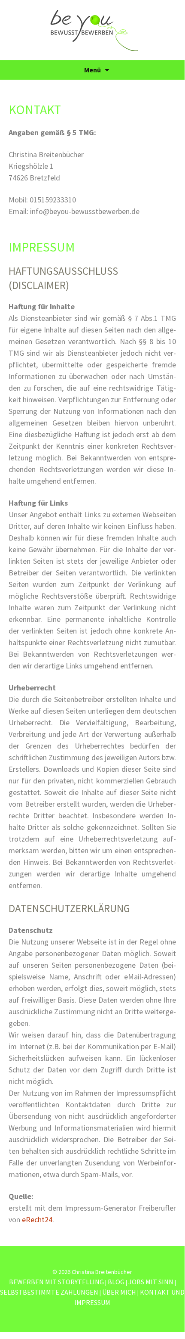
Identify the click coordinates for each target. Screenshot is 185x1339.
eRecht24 (37, 1219)
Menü (92, 69)
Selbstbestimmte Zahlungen (49, 1292)
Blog (116, 1281)
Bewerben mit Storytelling (56, 1281)
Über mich (119, 1292)
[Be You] (92, 30)
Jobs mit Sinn (150, 1281)
